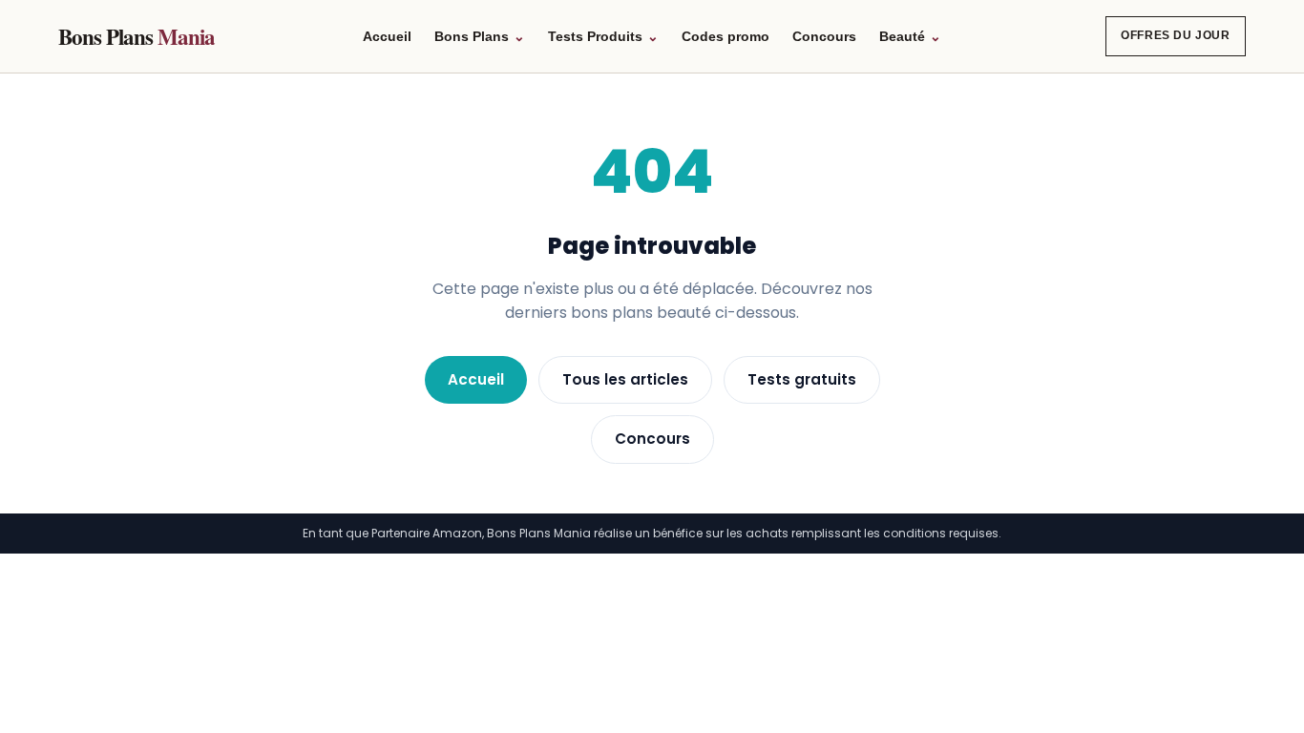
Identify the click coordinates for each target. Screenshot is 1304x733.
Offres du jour (1175, 35)
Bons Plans (136, 36)
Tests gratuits (801, 379)
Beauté (910, 36)
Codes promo (725, 36)
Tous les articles (625, 379)
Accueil (387, 36)
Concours (824, 36)
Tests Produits (603, 36)
